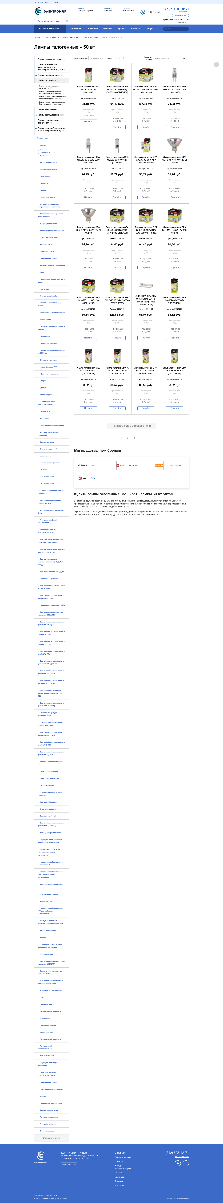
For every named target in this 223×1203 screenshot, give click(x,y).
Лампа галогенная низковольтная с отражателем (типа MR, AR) (53, 98)
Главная (37, 37)
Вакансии (93, 29)
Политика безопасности (45, 1195)
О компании (75, 29)
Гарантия (119, 1181)
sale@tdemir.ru (184, 12)
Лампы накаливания (49, 110)
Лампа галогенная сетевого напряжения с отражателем (51, 92)
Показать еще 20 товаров (132, 425)
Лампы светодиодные (51, 115)
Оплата (118, 1173)
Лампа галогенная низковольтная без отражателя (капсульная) (52, 103)
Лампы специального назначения (48, 122)
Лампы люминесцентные (51, 59)
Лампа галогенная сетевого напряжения (50, 87)
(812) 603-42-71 (177, 1152)
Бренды (122, 29)
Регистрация (44, 2)
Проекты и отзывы (123, 1157)
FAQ (56, 2)
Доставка (119, 1177)
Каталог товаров (49, 29)
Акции (150, 29)
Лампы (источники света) (70, 37)
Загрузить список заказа (50, 21)
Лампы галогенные (91, 37)
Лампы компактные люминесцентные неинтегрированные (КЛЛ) (51, 67)
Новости (107, 29)
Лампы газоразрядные (50, 75)
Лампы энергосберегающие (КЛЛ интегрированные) (51, 130)
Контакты (136, 29)
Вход (36, 2)
